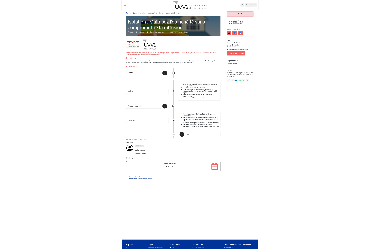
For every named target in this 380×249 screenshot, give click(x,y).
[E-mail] (247, 80)
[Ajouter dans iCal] (229, 33)
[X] (232, 80)
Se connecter (251, 5)
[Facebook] (228, 80)
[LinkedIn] (236, 80)
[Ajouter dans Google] (240, 33)
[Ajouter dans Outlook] (234, 33)
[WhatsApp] (240, 80)
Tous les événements (133, 13)
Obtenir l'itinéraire (237, 53)
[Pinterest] (243, 80)
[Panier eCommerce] (242, 5)
